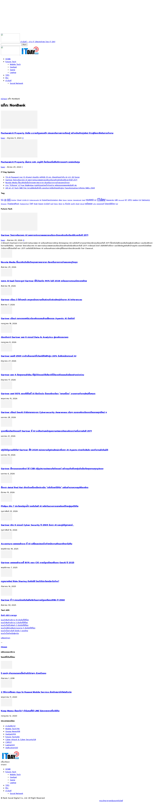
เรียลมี (77, 204)
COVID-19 (25, 200)
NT (126, 200)
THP (31, 203)
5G (2, 199)
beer (3, 138)
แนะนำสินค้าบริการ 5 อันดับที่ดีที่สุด (14, 622)
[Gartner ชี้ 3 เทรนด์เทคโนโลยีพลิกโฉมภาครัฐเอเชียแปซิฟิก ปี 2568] (6, 595)
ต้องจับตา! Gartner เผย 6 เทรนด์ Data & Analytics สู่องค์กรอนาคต (34, 337)
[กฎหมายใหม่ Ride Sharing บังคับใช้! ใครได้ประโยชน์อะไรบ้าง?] (6, 576)
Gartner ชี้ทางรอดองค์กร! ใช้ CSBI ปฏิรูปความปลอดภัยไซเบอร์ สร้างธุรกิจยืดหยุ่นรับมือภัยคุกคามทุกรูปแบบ (52, 468)
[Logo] (11, 54)
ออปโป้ (73, 204)
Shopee (4, 204)
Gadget (13, 67)
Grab (83, 200)
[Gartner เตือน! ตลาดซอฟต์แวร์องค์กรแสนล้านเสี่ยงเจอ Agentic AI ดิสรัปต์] (6, 313)
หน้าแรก (4, 98)
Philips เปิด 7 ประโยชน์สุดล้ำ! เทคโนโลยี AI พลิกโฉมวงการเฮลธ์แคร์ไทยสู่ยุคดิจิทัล (39, 506)
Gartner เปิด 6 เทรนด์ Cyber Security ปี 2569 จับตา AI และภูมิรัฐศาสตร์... (37, 525)
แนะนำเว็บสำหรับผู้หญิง (10, 633)
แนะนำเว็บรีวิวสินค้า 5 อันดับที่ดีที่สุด (14, 625)
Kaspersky (110, 200)
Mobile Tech (15, 64)
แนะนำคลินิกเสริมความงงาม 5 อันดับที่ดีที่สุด (18, 628)
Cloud (19, 200)
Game (12, 69)
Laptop (13, 72)
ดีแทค (60, 204)
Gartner (69, 200)
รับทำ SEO (25, 800)
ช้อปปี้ (51, 204)
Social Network (16, 83)
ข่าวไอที (8, 80)
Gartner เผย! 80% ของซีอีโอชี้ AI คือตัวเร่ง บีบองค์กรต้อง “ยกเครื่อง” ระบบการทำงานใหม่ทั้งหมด (48, 393)
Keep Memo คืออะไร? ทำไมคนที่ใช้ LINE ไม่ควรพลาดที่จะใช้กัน (30, 710)
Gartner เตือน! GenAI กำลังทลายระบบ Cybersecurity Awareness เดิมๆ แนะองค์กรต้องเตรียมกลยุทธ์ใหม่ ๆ (54, 412)
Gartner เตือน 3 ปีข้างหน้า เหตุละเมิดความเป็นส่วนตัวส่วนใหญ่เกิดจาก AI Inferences (41, 299)
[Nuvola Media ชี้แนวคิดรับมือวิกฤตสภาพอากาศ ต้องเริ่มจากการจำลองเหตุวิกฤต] (6, 257)
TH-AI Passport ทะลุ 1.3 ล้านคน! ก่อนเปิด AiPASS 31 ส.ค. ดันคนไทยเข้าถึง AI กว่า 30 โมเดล (42, 177)
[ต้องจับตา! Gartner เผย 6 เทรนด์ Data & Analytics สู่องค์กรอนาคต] (6, 332)
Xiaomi (40, 204)
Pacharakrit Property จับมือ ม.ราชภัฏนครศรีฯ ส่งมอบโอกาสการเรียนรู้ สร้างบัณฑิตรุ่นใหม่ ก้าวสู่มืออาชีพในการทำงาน (57, 133)
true (36, 203)
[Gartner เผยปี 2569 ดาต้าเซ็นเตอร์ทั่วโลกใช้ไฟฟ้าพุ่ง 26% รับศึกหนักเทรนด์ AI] (6, 351)
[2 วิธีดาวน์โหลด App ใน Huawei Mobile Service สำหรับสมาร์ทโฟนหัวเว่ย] (6, 687)
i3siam (4, 647)
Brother (13, 200)
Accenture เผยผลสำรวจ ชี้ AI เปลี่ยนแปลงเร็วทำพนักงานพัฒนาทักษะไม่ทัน (36, 543)
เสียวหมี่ (82, 204)
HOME (8, 59)
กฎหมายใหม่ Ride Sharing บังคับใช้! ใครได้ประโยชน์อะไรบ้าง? (30, 581)
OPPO (130, 200)
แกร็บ (94, 204)
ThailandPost (13, 203)
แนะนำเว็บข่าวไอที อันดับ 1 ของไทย (14, 630)
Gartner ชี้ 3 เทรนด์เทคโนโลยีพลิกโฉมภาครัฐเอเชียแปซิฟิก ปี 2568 (33, 600)
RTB (140, 200)
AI (5, 200)
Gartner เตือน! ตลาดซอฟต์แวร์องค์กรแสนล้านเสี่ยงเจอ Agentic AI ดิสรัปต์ (38, 318)
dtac (60, 200)
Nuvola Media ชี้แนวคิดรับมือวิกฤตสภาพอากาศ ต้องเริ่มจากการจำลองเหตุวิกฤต (37, 182)
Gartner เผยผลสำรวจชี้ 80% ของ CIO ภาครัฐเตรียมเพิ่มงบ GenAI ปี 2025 (37, 562)
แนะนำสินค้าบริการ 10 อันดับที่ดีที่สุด (15, 620)
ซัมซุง (56, 204)
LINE (116, 200)
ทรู (63, 204)
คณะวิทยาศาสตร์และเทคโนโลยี (111, 800)
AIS (9, 200)
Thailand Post (24, 204)
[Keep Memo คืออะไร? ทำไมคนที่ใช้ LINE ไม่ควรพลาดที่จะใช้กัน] (6, 705)
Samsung (146, 200)
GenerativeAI (77, 200)
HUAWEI (90, 199)
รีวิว (6, 78)
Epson (65, 200)
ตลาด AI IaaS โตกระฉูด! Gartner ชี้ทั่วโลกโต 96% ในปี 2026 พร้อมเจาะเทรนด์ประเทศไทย (44, 280)
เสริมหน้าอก (5, 638)
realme (135, 200)
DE (40, 200)
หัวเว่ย (67, 203)
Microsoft (121, 200)
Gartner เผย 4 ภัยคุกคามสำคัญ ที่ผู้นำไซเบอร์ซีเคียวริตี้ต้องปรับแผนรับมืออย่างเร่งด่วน (42, 374)
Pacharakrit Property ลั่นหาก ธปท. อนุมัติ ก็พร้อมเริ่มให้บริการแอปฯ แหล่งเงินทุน (40, 162)
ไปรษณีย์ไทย (110, 203)
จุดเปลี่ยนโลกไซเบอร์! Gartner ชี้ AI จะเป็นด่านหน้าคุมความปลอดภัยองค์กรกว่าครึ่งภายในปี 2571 (46, 431)
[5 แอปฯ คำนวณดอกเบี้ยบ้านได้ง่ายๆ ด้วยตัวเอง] (6, 668)
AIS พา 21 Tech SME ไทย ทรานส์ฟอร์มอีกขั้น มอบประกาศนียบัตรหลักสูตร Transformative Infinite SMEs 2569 (50, 188)
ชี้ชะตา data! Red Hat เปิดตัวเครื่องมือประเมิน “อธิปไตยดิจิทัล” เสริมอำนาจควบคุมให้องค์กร (44, 487)
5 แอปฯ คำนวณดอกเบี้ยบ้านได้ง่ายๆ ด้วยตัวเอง (23, 673)
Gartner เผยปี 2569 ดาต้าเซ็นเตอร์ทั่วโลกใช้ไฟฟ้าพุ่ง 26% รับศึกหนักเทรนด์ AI (38, 356)
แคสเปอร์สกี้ (100, 204)
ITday (101, 199)
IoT (95, 200)
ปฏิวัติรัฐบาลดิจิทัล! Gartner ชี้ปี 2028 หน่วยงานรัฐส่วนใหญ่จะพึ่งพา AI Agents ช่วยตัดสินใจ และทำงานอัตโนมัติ (54, 449)
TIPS (7, 75)
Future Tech (10, 61)
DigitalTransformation (50, 200)
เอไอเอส (88, 203)
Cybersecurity (34, 200)
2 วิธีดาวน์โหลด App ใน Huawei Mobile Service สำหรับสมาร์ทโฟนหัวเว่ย (36, 692)
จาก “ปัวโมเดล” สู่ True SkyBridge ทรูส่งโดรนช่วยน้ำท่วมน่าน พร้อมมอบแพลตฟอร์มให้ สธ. (41, 185)
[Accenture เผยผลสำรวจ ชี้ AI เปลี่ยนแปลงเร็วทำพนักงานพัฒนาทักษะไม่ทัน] (6, 538)
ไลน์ (117, 204)
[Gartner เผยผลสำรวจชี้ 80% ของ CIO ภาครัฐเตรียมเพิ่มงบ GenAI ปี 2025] (6, 557)
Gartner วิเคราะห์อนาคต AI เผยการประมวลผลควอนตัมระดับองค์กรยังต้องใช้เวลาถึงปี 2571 (41, 180)
